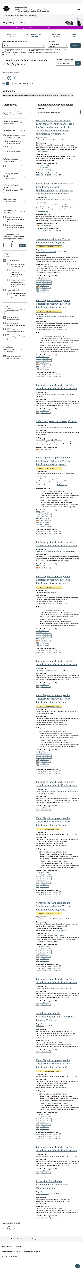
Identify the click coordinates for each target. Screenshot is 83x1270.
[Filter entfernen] (71, 95)
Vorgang (51, 266)
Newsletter (19, 1247)
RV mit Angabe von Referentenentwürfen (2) (14, 318)
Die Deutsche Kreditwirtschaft (45, 670)
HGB (37, 292)
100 (15, 84)
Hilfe (4, 1247)
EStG (37, 286)
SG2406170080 (41, 374)
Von (4, 241)
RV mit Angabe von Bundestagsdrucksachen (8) (16, 324)
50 (11, 84)
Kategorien (51, 41)
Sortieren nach (40, 108)
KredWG (39, 282)
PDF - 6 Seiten (53, 970)
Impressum (37, 1251)
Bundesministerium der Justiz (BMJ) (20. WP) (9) (18, 296)
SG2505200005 (41, 230)
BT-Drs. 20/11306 (41, 266)
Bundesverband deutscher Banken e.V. (48, 988)
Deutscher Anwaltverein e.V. (45, 140)
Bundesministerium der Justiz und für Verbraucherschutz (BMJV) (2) (18, 273)
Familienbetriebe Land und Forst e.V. (48, 199)
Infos (49, 28)
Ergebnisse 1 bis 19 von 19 (11, 73)
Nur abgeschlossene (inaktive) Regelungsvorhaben (13, 149)
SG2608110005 (41, 175)
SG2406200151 (41, 1138)
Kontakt (10, 1247)
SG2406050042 (41, 531)
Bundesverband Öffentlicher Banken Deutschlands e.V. (53, 316)
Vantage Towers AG (42, 1194)
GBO (37, 167)
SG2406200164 (41, 894)
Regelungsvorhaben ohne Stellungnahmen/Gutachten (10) (15, 227)
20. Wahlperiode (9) (13, 290)
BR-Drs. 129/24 (45, 336)
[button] (78, 9)
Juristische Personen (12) (15, 166)
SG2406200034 (41, 771)
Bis (12, 241)
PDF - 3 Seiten (53, 376)
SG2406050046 (41, 533)
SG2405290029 (41, 1136)
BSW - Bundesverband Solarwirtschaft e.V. (49, 427)
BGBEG (38, 280)
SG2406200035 (41, 773)
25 (8, 84)
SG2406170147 (41, 376)
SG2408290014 (41, 970)
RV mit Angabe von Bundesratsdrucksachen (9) (15, 330)
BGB (37, 278)
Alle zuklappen (19, 113)
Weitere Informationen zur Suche (49, 52)
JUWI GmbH (40, 1026)
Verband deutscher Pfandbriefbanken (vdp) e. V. (51, 1156)
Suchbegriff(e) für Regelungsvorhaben (14, 41)
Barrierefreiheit (7, 1251)
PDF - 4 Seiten (53, 175)
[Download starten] (78, 63)
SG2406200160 (41, 892)
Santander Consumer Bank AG (46, 252)
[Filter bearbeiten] (68, 95)
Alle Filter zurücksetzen (9, 113)
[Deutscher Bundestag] (7, 9)
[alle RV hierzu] (45, 165)
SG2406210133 (41, 652)
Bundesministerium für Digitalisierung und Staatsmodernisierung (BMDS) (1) (18, 283)
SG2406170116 (41, 966)
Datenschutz (17, 1251)
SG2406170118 (41, 968)
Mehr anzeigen (43, 151)
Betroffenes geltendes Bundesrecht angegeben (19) (16, 357)
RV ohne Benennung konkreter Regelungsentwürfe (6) (16, 337)
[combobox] (58, 45)
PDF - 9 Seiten (53, 374)
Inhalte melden (28, 1251)
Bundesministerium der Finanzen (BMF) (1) (18, 265)
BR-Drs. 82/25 (40, 440)
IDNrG (38, 165)
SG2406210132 (41, 650)
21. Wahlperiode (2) (13, 260)
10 (4, 84)
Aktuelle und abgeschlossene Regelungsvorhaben (16, 136)
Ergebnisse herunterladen (64, 59)
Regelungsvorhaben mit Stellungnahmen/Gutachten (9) (15, 219)
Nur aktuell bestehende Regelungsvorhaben (14, 142)
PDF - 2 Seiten (53, 230)
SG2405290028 (41, 1134)
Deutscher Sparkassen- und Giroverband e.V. (50, 551)
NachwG (39, 284)
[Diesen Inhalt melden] (60, 175)
